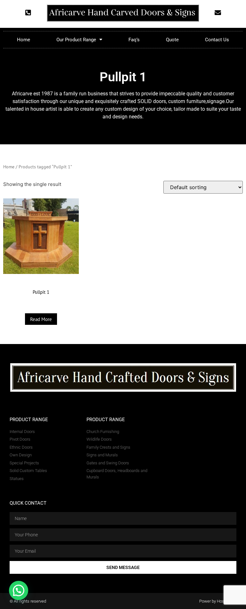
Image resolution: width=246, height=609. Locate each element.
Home (23, 40)
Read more (41, 319)
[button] (18, 590)
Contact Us (217, 40)
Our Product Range (76, 40)
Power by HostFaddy (217, 601)
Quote (172, 40)
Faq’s (134, 40)
